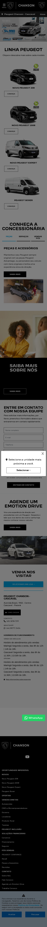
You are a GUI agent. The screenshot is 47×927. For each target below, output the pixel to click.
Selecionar (23, 470)
